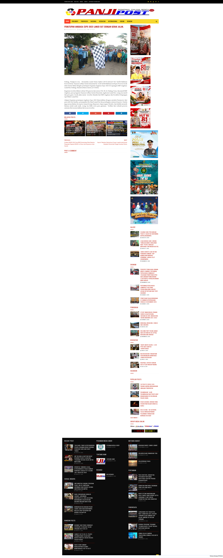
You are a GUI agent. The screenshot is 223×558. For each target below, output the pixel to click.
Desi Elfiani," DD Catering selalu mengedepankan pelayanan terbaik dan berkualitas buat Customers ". (143, 414)
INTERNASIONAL (112, 21)
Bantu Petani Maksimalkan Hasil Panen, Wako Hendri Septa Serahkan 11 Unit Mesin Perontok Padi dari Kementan (148, 496)
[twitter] (156, 1)
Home (67, 21)
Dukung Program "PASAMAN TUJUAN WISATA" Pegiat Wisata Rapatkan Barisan (148, 526)
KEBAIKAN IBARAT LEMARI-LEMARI (148, 445)
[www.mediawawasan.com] (136, 426)
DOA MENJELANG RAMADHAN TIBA (148, 453)
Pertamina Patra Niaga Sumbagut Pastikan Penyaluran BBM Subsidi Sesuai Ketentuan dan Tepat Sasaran (149, 289)
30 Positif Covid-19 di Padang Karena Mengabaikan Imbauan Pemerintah (149, 386)
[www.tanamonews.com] (145, 426)
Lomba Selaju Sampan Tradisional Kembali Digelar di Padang (148, 535)
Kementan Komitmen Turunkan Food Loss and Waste (148, 486)
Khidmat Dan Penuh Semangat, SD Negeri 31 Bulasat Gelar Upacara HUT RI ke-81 (83, 527)
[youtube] (153, 1)
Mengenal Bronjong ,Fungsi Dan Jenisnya (149, 324)
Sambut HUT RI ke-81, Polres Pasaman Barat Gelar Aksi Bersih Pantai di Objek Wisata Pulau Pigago (83, 536)
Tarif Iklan (76, 1)
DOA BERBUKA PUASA (144, 461)
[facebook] (158, 1)
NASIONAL (93, 21)
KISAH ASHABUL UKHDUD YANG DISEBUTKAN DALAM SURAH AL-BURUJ (149, 404)
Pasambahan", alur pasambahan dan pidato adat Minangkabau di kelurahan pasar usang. (149, 395)
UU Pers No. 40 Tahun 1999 (94, 1)
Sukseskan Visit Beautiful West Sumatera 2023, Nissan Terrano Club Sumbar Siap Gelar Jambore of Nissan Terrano (148, 515)
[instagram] (148, 1)
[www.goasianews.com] (155, 426)
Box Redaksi (110, 474)
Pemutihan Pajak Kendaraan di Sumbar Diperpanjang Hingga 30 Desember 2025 (149, 300)
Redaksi (81, 1)
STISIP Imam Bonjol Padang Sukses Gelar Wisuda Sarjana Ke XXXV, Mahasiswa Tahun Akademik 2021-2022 (149, 315)
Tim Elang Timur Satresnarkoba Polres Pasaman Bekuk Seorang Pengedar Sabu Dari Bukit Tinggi (84, 448)
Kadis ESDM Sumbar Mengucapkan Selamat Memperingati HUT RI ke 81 (82, 546)
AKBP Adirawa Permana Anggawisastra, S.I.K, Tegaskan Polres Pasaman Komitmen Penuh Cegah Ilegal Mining (95, 128)
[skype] (151, 1)
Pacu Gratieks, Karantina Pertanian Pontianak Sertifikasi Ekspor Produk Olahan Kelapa (147, 477)
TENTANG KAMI (110, 459)
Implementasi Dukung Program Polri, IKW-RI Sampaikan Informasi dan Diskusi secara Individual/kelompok (84, 486)
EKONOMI (129, 21)
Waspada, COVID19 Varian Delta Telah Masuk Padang (148, 363)
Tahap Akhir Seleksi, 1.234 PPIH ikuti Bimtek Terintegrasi (148, 346)
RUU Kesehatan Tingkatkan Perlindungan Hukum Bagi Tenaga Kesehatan (148, 355)
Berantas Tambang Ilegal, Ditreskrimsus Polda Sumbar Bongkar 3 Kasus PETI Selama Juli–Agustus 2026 (83, 469)
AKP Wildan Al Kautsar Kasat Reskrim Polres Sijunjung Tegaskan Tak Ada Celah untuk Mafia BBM (75, 129)
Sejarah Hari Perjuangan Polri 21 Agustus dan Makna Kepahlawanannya (149, 234)
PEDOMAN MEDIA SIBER (112, 445)
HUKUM (122, 21)
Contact (86, 1)
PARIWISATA (84, 21)
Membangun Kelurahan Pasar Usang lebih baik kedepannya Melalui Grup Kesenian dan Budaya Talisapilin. (83, 509)
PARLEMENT (75, 21)
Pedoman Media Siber (68, 1)
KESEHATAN (102, 21)
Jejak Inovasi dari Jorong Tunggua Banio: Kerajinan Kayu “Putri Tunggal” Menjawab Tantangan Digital (149, 243)
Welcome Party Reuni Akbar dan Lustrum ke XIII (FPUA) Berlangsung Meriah (149, 333)
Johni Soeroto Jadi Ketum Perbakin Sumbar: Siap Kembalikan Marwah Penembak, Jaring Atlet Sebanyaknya (148, 255)
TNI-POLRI (92, 29)
